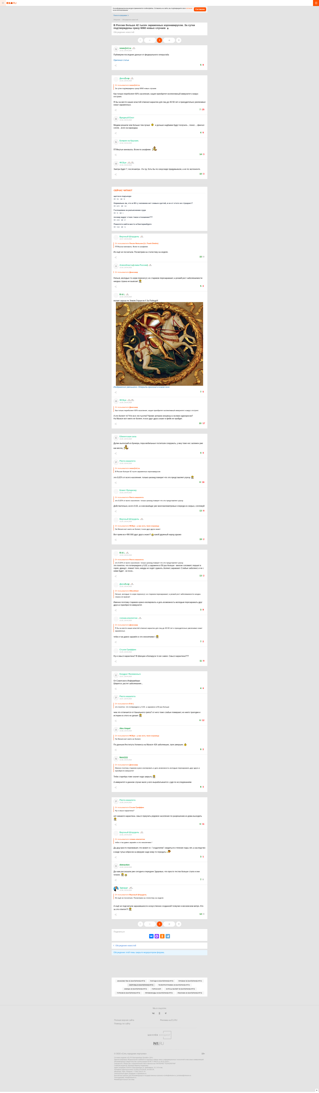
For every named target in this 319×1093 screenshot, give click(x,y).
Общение (117, 20)
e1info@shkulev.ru (169, 1075)
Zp (124, 78)
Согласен (200, 9)
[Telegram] (168, 936)
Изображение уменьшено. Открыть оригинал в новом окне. (142, 387)
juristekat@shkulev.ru (184, 1075)
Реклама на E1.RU (168, 1020)
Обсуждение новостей (130, 20)
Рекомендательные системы (124, 1079)
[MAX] (157, 936)
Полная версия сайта (124, 1020)
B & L (122, 294)
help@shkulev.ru (130, 1077)
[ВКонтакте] (151, 936)
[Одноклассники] (162, 936)
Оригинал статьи (121, 60)
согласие (189, 8)
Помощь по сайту (122, 1024)
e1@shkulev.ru (141, 1073)
